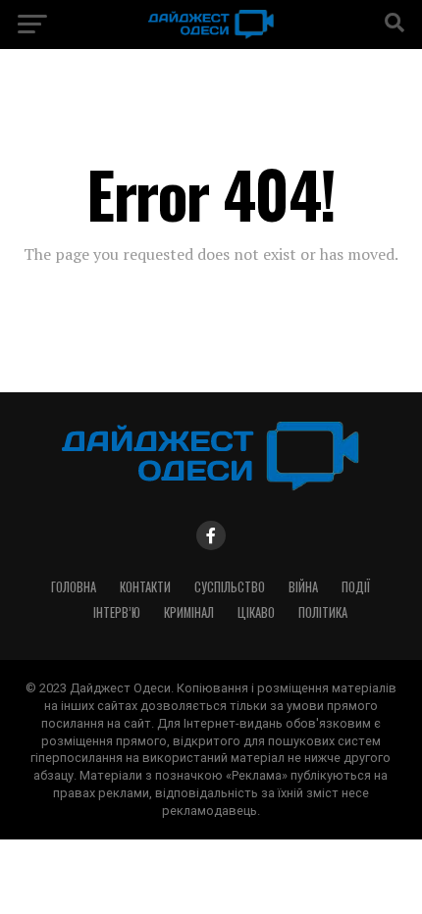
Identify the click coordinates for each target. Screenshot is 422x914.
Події (356, 587)
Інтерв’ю (116, 612)
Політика (322, 612)
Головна (73, 587)
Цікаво (256, 612)
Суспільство (229, 587)
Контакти (145, 587)
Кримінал (189, 612)
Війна (303, 587)
